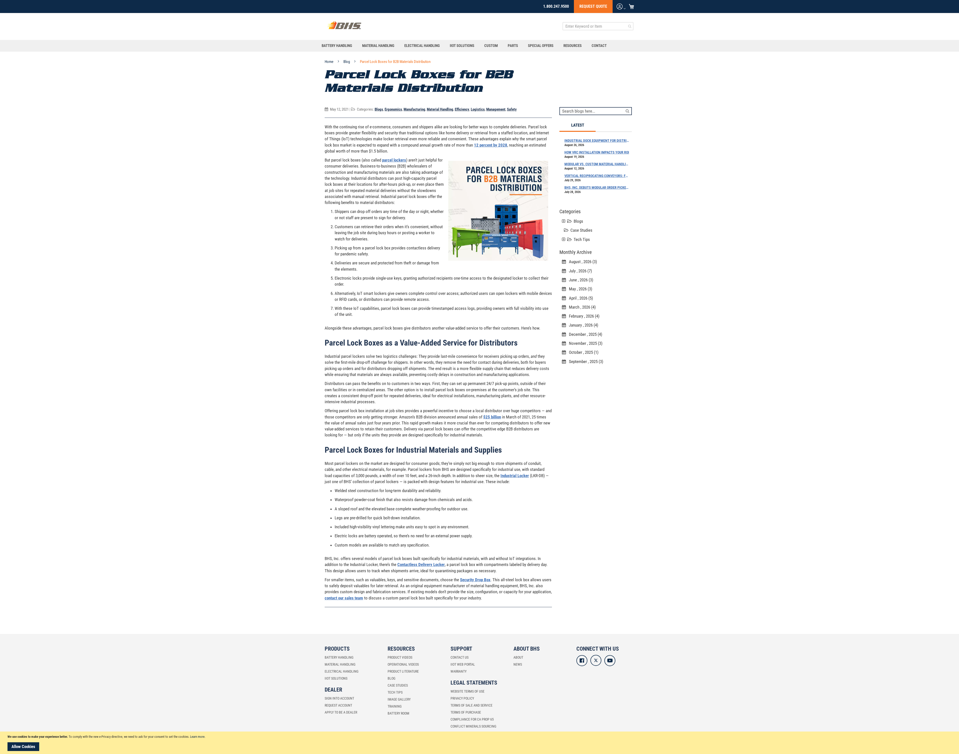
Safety (512, 109)
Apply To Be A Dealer (341, 712)
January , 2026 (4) (582, 325)
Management (495, 109)
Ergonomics (393, 109)
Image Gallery (399, 699)
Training (395, 706)
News (517, 664)
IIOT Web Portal (463, 664)
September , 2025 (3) (584, 361)
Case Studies (581, 230)
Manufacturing (414, 109)
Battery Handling (339, 657)
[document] (480, 743)
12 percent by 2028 (490, 145)
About (518, 657)
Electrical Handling (341, 671)
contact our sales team (344, 597)
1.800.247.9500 (556, 6)
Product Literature (403, 671)
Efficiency (462, 109)
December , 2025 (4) (584, 334)
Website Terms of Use (467, 691)
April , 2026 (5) (579, 298)
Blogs (379, 109)
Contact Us (460, 657)
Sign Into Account (339, 698)
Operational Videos (403, 664)
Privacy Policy (462, 698)
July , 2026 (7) (579, 270)
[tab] (577, 125)
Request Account (338, 705)
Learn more (197, 737)
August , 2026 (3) (581, 261)
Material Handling (440, 109)
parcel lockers (394, 160)
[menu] (479, 46)
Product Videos (400, 657)
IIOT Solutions (336, 678)
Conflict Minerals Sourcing (473, 726)
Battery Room (398, 713)
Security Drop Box (475, 579)
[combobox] (598, 26)
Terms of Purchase (466, 712)
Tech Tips (582, 239)
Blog (347, 61)
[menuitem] (339, 46)
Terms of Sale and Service (471, 705)
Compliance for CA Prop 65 (472, 719)
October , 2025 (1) (582, 352)
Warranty (459, 671)
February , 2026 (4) (582, 316)
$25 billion (492, 416)
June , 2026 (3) (579, 279)
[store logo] (344, 26)
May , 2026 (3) (579, 288)
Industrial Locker (514, 475)
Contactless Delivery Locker (421, 564)
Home (329, 61)
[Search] (627, 111)
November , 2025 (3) (584, 343)
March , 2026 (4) (581, 307)
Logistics (478, 109)
